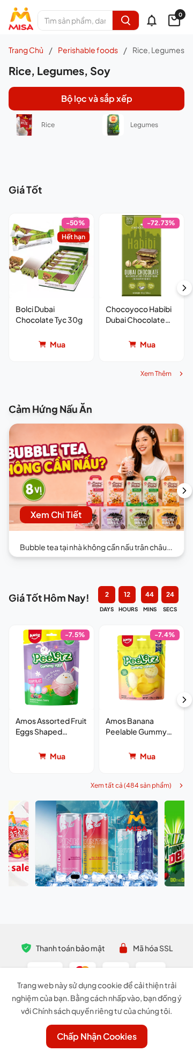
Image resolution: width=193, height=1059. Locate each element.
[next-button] (184, 287)
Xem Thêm (156, 373)
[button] (51, 287)
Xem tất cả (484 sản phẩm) (131, 785)
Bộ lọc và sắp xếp (96, 98)
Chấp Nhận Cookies (97, 1036)
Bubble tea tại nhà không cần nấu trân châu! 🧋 (99, 547)
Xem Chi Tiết (56, 514)
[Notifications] (152, 20)
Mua (57, 344)
